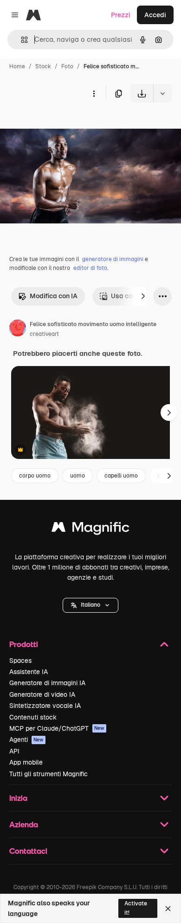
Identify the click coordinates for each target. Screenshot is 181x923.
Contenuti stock (33, 717)
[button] (90, 605)
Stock (43, 66)
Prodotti (23, 644)
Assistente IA (28, 672)
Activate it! (135, 908)
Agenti (26, 739)
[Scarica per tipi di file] (162, 93)
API (14, 751)
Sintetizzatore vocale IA (45, 705)
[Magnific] (90, 529)
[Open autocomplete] (20, 39)
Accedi (155, 15)
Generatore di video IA (42, 694)
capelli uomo (121, 475)
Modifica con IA (54, 296)
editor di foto (90, 268)
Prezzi (120, 15)
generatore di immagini (112, 259)
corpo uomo (35, 475)
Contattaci (28, 851)
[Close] (168, 908)
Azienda (23, 824)
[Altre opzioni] (93, 93)
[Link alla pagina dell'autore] (17, 329)
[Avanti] (143, 296)
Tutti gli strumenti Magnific (48, 774)
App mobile (26, 762)
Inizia (18, 798)
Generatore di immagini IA (47, 683)
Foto (67, 66)
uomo (77, 475)
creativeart (44, 334)
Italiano (90, 605)
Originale (61, 124)
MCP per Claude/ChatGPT (56, 728)
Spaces (20, 660)
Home (17, 66)
